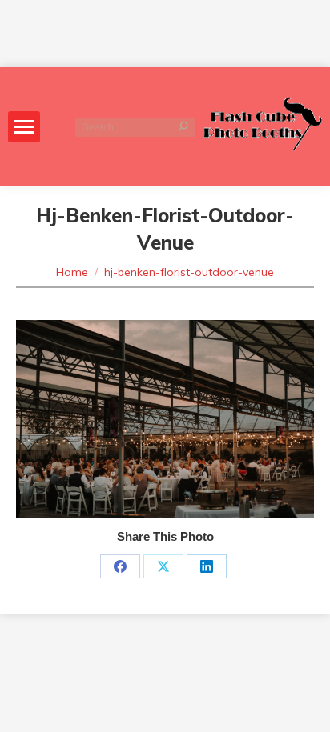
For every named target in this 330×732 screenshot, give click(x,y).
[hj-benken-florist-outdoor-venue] (165, 419)
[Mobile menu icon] (24, 126)
